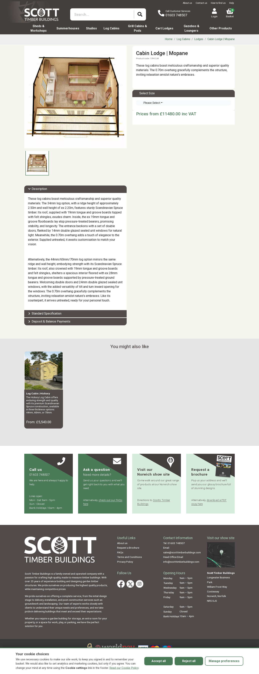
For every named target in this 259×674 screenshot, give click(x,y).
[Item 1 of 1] (75, 97)
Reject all (188, 661)
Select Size (147, 93)
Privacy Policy (125, 561)
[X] (130, 584)
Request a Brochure (128, 547)
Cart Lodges (164, 28)
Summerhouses (68, 28)
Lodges (198, 39)
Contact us (201, 3)
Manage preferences (224, 661)
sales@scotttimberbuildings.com (182, 552)
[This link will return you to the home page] (45, 14)
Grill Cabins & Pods (137, 28)
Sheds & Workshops (38, 28)
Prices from (148, 113)
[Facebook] (121, 584)
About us (187, 3)
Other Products (221, 28)
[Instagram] (139, 584)
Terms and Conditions (129, 556)
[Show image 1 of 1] (37, 163)
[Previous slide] (29, 97)
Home (169, 39)
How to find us (218, 3)
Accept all (158, 661)
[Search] (140, 14)
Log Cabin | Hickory (38, 393)
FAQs (120, 552)
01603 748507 (176, 15)
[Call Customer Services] (161, 13)
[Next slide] (122, 97)
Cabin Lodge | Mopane (221, 39)
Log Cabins (111, 28)
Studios (91, 28)
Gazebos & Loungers (191, 28)
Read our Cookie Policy (123, 668)
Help (231, 3)
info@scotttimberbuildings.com (181, 561)
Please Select (152, 103)
